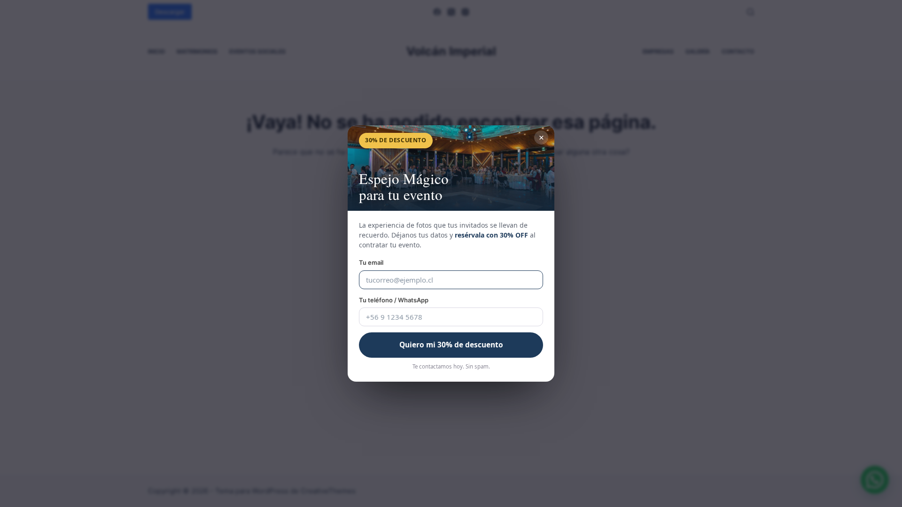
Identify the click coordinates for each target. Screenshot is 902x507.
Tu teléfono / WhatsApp (393, 300)
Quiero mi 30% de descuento (451, 344)
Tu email (371, 262)
